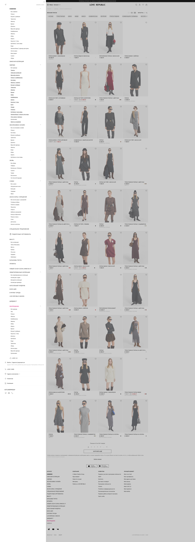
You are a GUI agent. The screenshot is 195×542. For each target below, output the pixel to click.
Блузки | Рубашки (15, 85)
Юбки (12, 94)
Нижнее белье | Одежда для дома (20, 114)
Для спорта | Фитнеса (16, 117)
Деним (12, 107)
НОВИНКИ (13, 9)
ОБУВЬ (12, 160)
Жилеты (13, 90)
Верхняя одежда (15, 75)
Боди (12, 104)
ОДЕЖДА (12, 65)
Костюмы (13, 80)
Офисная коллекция (16, 72)
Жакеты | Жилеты (15, 82)
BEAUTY (12, 239)
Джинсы (13, 109)
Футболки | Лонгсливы (16, 112)
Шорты (12, 99)
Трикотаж (13, 87)
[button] (44, 2)
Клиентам (10, 378)
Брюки (12, 92)
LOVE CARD (10, 369)
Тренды (13, 70)
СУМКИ (12, 181)
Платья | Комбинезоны (17, 77)
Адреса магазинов (13, 374)
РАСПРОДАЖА (14, 306)
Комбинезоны (14, 97)
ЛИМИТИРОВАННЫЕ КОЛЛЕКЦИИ (20, 272)
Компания (10, 383)
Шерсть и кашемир (16, 121)
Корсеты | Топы (15, 102)
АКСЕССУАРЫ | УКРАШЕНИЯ (18, 197)
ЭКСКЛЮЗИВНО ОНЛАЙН (17, 125)
